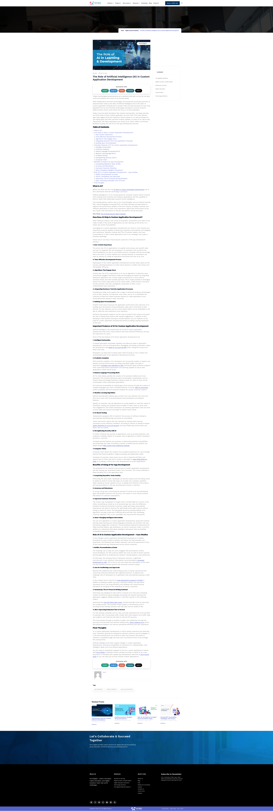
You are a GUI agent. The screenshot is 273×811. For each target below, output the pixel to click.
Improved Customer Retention (106, 168)
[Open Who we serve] (130, 3)
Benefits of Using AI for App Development (108, 162)
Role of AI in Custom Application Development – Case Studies (115, 172)
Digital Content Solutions (132, 30)
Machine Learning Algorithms (106, 153)
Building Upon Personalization (106, 143)
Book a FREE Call (172, 3)
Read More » (94, 724)
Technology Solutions (161, 96)
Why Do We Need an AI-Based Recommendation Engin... (147, 717)
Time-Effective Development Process (109, 137)
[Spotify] (111, 802)
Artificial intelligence (112, 689)
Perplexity (130, 90)
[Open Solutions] (113, 3)
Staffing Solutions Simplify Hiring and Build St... (123, 717)
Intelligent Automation (103, 147)
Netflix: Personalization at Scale (107, 174)
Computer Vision (101, 160)
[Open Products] (120, 3)
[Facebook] (99, 802)
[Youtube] (107, 802)
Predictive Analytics (102, 149)
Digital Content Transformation (164, 81)
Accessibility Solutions (161, 78)
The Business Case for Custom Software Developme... (101, 719)
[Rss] (114, 802)
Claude (122, 90)
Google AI (113, 90)
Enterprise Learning (160, 85)
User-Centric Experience (104, 134)
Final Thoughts (99, 183)
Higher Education (160, 89)
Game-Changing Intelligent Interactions (109, 170)
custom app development (126, 689)
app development (98, 689)
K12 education (159, 92)
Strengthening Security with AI (106, 157)
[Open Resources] (139, 3)
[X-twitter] (95, 802)
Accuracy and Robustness (105, 166)
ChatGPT (105, 90)
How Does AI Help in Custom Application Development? (113, 132)
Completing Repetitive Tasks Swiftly (108, 164)
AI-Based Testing (101, 155)
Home (122, 30)
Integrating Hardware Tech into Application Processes (114, 141)
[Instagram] (103, 802)
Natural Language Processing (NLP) (108, 151)
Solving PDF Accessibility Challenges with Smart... (168, 717)
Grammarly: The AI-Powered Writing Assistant (111, 178)
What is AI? (98, 130)
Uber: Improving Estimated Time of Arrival (110, 180)
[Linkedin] (91, 802)
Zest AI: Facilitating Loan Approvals (108, 176)
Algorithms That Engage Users (106, 139)
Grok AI (139, 90)
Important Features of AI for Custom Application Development (115, 145)
